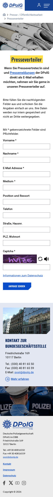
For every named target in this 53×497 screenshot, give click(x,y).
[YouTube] (16, 482)
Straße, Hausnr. (12, 223)
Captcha (9, 251)
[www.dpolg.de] (4, 14)
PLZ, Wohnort (11, 236)
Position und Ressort (16, 195)
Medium (9, 181)
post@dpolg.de (24, 372)
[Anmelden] (38, 5)
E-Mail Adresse (13, 168)
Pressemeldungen (22, 72)
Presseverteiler (15, 18)
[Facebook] (5, 482)
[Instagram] (22, 482)
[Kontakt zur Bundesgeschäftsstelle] (26, 321)
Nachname (10, 153)
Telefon (8, 209)
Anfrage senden (17, 286)
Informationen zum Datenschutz (23, 275)
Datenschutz (9, 475)
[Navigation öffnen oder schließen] (46, 5)
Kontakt (7, 464)
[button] (40, 258)
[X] (10, 482)
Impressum (9, 469)
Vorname (9, 140)
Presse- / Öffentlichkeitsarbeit (26, 14)
